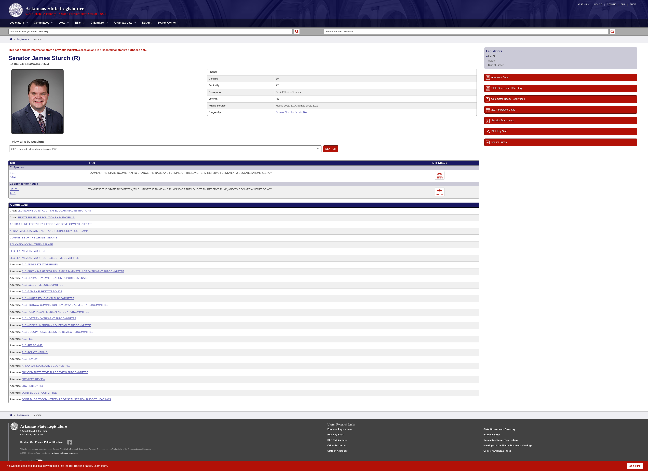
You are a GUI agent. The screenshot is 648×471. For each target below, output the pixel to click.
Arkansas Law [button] (123, 22)
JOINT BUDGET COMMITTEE (39, 392)
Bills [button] (78, 22)
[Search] (297, 31)
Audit (633, 4)
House (598, 4)
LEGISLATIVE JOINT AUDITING (28, 251)
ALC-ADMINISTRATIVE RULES (40, 264)
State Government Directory (499, 429)
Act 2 (13, 176)
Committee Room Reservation (500, 440)
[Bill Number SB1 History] (440, 175)
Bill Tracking (76, 465)
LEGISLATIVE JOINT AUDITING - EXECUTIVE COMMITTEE (44, 257)
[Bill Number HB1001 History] (440, 192)
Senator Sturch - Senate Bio (291, 112)
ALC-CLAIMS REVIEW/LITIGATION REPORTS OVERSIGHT (56, 278)
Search (330, 148)
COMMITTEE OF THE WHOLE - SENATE (33, 237)
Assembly (583, 4)
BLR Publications (337, 440)
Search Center (166, 22)
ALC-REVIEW (29, 358)
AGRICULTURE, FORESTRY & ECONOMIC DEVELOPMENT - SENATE (51, 224)
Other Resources (337, 445)
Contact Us (26, 442)
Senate (611, 4)
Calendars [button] (97, 22)
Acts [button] (62, 22)
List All (491, 56)
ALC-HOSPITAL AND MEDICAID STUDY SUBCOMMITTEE (55, 311)
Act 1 (13, 193)
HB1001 (14, 189)
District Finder (496, 65)
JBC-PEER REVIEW (33, 379)
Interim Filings (491, 434)
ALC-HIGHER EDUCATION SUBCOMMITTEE (48, 298)
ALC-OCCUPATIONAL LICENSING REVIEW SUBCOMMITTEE (57, 331)
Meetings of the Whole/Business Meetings (507, 445)
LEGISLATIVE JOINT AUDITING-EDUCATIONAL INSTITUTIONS (54, 210)
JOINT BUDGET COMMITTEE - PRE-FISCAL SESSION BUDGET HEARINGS (66, 399)
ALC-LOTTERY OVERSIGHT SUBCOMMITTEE (49, 318)
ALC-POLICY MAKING (35, 352)
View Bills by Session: (28, 141)
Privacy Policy (43, 442)
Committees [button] (41, 22)
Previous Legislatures (340, 429)
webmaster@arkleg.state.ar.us (64, 453)
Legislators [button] (17, 22)
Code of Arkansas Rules (497, 450)
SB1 (12, 172)
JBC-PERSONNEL (32, 385)
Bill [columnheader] (12, 162)
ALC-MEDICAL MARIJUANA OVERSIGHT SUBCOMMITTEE (56, 325)
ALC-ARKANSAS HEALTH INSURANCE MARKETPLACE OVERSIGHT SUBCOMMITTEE (73, 271)
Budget (146, 22)
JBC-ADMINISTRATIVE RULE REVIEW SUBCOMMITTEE (55, 372)
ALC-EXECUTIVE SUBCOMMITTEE (42, 284)
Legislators (23, 39)
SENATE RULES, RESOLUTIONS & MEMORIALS (46, 217)
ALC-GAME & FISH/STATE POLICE (42, 291)
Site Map (58, 442)
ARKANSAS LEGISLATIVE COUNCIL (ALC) (46, 365)
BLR (623, 4)
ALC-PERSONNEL (32, 345)
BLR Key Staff (335, 434)
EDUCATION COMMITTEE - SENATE (31, 244)
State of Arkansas (337, 450)
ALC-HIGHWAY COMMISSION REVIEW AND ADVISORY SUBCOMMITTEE (65, 304)
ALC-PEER (28, 338)
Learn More (100, 465)
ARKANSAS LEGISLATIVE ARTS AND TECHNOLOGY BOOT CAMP (49, 231)
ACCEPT (635, 465)
